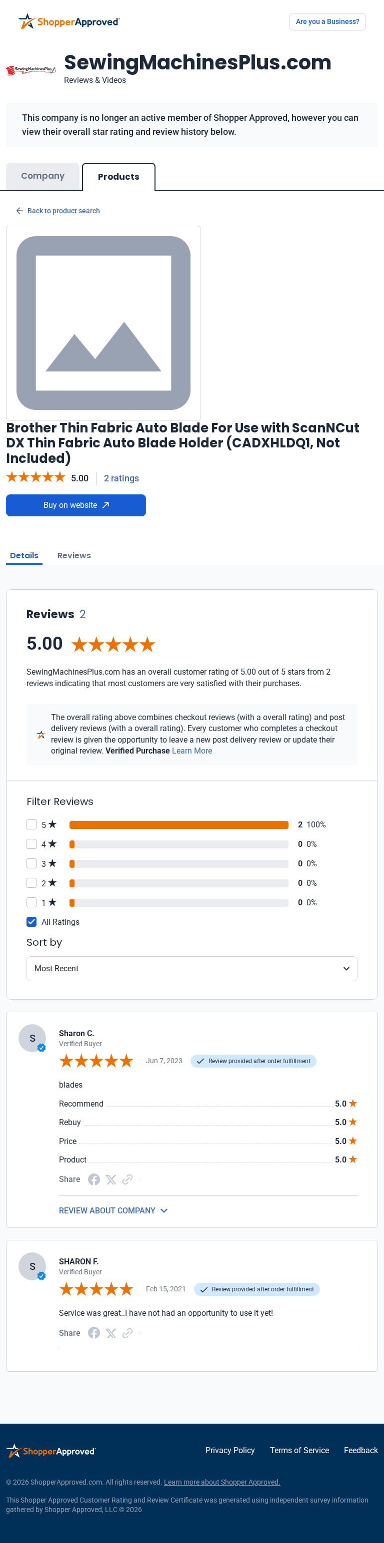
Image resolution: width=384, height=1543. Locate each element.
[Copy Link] (127, 1178)
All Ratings (61, 922)
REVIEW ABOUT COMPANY (107, 1210)
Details (24, 555)
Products (119, 177)
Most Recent (56, 968)
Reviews (74, 555)
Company (42, 176)
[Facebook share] (94, 1178)
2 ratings (121, 478)
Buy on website (70, 505)
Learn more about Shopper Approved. (222, 1482)
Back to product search (64, 211)
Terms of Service (299, 1450)
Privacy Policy (230, 1450)
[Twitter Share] (111, 1178)
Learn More (192, 751)
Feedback (361, 1450)
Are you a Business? (328, 21)
